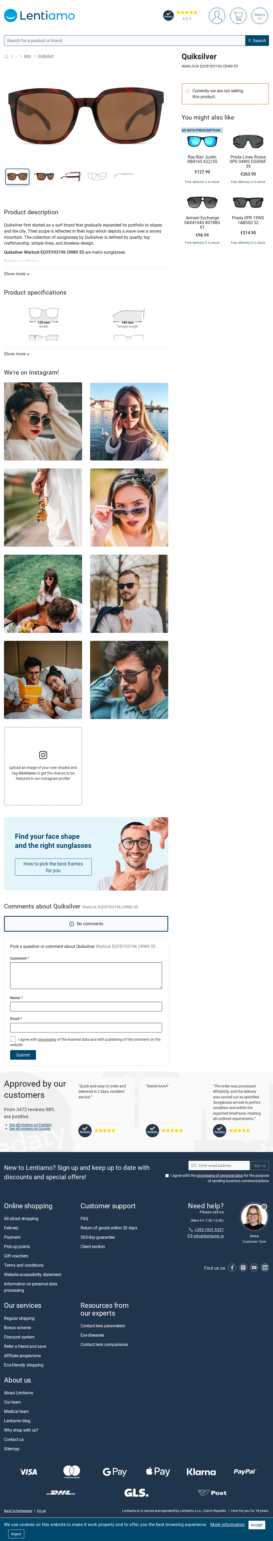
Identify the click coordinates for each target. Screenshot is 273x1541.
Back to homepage (18, 1510)
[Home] (6, 56)
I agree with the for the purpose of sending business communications (220, 1178)
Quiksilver (46, 55)
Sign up (260, 1165)
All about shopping (21, 1219)
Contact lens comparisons (104, 1344)
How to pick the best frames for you (53, 866)
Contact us (14, 1439)
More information (227, 1524)
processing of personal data (220, 1175)
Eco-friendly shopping (23, 1365)
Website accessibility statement (32, 1275)
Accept (257, 1524)
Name (16, 997)
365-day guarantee (98, 1237)
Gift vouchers (16, 1256)
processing (47, 1039)
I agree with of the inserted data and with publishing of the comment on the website (85, 1042)
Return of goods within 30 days (109, 1228)
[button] (17, 177)
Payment (12, 1237)
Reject (16, 1533)
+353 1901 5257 (209, 1229)
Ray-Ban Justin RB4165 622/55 (202, 159)
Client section (93, 1247)
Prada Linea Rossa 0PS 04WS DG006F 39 (248, 162)
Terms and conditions (23, 1265)
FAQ (84, 1219)
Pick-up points (17, 1247)
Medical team (16, 1411)
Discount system (19, 1337)
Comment (19, 958)
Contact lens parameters (103, 1326)
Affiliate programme (22, 1356)
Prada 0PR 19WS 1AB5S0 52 (248, 220)
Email (16, 1018)
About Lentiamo (18, 1393)
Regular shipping (19, 1318)
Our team (12, 1402)
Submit (23, 1055)
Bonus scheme (17, 1327)
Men (27, 55)
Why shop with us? (21, 1430)
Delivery (11, 1228)
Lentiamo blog (17, 1421)
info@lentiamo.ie (209, 1236)
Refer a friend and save (25, 1346)
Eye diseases (92, 1335)
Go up (41, 1510)
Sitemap (11, 1449)
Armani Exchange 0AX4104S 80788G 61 (202, 223)
